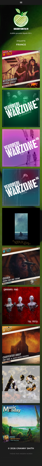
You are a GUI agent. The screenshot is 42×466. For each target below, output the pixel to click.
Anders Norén (25, 454)
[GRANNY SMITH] (21, 19)
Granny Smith (25, 448)
